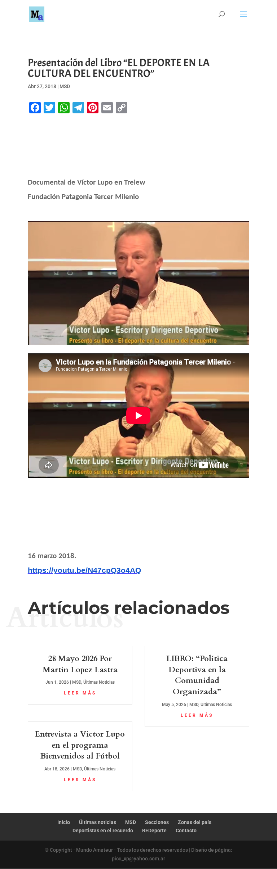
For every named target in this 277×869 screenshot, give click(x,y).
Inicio (63, 822)
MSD (65, 86)
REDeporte (154, 830)
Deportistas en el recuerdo (102, 830)
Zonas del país (194, 822)
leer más (80, 693)
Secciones (157, 822)
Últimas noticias (97, 822)
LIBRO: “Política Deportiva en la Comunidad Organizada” (197, 675)
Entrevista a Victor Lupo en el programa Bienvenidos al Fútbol (80, 745)
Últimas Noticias (99, 682)
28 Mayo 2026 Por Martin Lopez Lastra (80, 664)
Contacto (186, 830)
